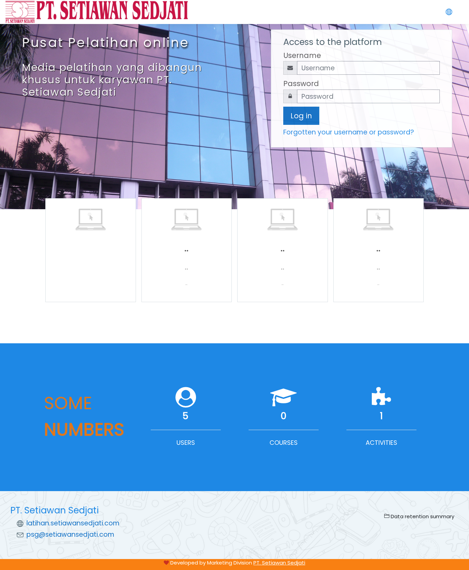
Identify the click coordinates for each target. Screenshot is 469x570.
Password (301, 83)
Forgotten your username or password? (348, 132)
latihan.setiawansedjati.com (72, 523)
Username (302, 55)
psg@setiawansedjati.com (70, 534)
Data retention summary (421, 516)
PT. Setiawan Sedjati (279, 562)
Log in (301, 116)
